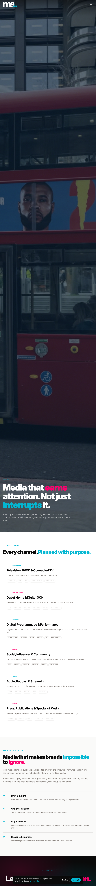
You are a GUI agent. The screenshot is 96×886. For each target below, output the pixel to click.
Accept (76, 880)
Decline (65, 880)
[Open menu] (91, 4)
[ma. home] (10, 4)
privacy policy (34, 881)
